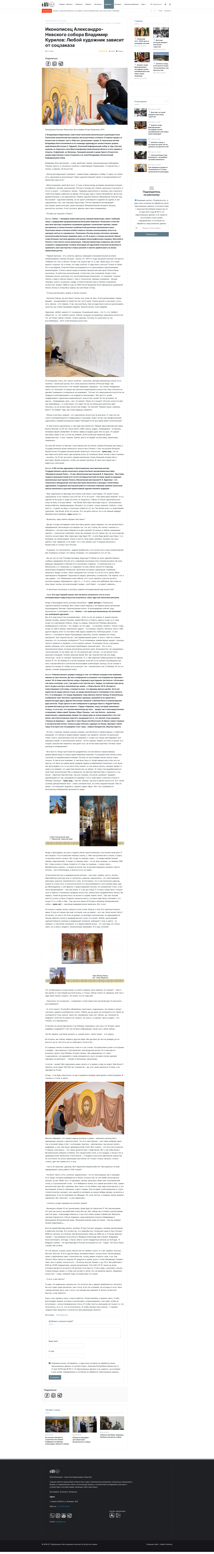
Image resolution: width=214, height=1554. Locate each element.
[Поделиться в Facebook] (48, 63)
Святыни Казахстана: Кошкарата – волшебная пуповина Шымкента (158, 157)
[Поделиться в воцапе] (54, 63)
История (118, 4)
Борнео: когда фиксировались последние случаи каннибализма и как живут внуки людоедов (158, 129)
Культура (108, 4)
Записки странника (131, 4)
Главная (62, 4)
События (78, 4)
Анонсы (69, 4)
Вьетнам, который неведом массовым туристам (156, 114)
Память (88, 4)
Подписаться (157, 4)
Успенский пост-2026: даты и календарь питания (141, 41)
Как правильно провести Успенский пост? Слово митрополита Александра (158, 169)
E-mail (51, 1351)
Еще (143, 4)
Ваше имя (53, 1341)
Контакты (168, 11)
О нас (160, 11)
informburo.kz (62, 1315)
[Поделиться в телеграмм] (61, 63)
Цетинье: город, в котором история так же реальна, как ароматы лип (158, 144)
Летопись (97, 4)
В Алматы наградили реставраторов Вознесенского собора (81, 1440)
